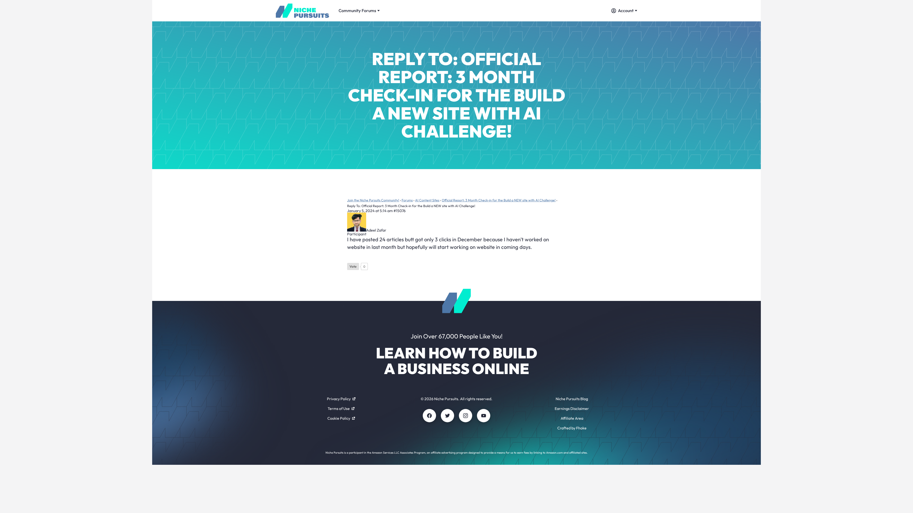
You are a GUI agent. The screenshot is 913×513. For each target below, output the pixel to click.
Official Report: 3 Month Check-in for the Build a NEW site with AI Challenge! (499, 200)
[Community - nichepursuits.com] (302, 11)
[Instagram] (465, 415)
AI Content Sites (427, 200)
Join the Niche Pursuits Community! (373, 200)
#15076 (399, 210)
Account (626, 10)
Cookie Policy (338, 418)
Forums (407, 200)
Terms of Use (339, 408)
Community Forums (357, 10)
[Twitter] (447, 415)
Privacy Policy (339, 398)
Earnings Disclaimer (572, 408)
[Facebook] (429, 415)
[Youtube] (483, 415)
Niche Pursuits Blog (572, 398)
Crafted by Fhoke (572, 428)
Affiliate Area (572, 418)
